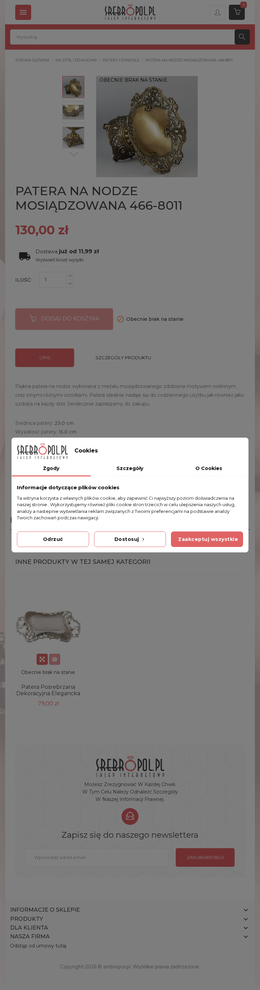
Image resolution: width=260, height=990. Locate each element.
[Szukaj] (242, 37)
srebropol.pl (116, 967)
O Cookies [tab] (208, 468)
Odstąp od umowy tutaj (38, 946)
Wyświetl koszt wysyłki (60, 259)
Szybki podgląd (42, 659)
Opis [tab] (44, 357)
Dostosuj (127, 539)
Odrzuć (53, 539)
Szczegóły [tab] (129, 468)
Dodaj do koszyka (70, 318)
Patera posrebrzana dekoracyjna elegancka (48, 690)
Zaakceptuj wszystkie (208, 539)
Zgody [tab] (51, 468)
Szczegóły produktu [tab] (123, 357)
